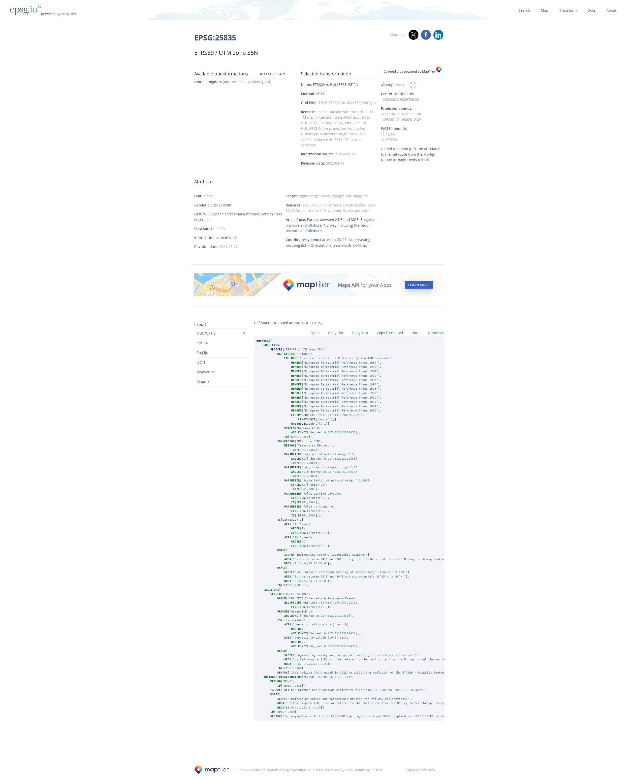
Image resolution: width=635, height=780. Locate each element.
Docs (592, 10)
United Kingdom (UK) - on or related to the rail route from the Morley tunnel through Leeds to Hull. (411, 154)
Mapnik (203, 381)
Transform (568, 10)
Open (315, 332)
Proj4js (202, 352)
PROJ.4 (202, 342)
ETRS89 (225, 205)
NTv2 (320, 93)
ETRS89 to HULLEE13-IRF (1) (335, 84)
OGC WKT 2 (206, 333)
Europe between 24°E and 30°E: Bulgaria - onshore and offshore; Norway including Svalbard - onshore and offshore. (331, 225)
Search (524, 10)
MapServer (206, 372)
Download (436, 332)
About (611, 10)
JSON (201, 362)
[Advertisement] (317, 747)
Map (544, 10)
